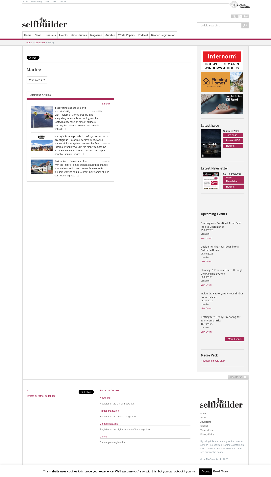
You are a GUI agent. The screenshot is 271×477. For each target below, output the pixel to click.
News (38, 35)
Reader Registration (163, 35)
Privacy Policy (207, 434)
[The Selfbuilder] (44, 16)
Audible (110, 35)
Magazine (96, 35)
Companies (40, 42)
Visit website (37, 80)
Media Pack (50, 1)
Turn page (231, 135)
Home (27, 35)
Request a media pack (213, 360)
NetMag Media (236, 2)
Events (63, 35)
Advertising (36, 1)
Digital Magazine (109, 423)
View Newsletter (232, 179)
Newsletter (105, 398)
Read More (220, 471)
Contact (62, 1)
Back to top (235, 377)
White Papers (126, 35)
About (25, 1)
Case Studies (79, 35)
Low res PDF (233, 140)
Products (50, 35)
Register (230, 145)
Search (245, 25)
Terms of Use (206, 430)
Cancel (104, 436)
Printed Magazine (109, 410)
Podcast (143, 35)
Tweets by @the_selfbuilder (41, 396)
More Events (234, 339)
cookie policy (216, 452)
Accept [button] (206, 471)
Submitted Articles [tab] (40, 95)
